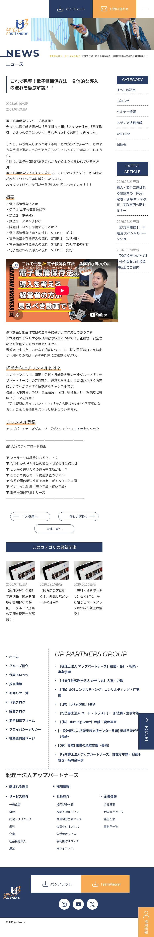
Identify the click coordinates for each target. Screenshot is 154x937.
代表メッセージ (114, 812)
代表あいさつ (18, 674)
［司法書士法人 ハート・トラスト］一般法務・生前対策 (98, 713)
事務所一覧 (111, 826)
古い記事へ (30, 516)
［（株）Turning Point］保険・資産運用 (87, 721)
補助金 (121, 144)
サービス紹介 (18, 796)
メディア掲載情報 (129, 122)
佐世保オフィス (66, 834)
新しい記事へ (78, 516)
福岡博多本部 (65, 804)
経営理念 (109, 819)
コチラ (78, 428)
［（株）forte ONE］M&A (76, 704)
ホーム (14, 656)
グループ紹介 (18, 665)
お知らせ (123, 100)
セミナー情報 (126, 111)
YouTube (123, 133)
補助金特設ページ (22, 738)
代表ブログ (17, 702)
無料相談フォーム (22, 720)
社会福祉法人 (17, 841)
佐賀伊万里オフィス (69, 819)
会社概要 (109, 804)
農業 (12, 848)
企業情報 (110, 796)
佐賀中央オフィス (68, 826)
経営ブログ (17, 711)
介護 (12, 834)
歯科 (12, 826)
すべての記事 (126, 89)
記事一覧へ (54, 529)
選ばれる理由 (18, 786)
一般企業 (14, 804)
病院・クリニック (20, 819)
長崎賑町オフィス (68, 841)
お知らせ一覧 (18, 692)
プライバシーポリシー (25, 729)
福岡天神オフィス (68, 812)
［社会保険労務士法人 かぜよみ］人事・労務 (90, 680)
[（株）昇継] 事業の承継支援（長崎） (84, 745)
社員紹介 (63, 796)
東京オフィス (65, 848)
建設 (12, 812)
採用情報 (15, 683)
